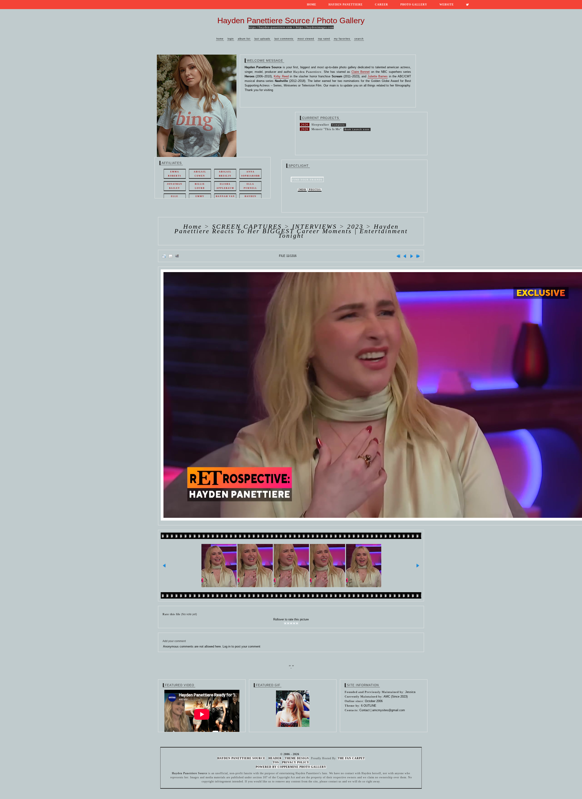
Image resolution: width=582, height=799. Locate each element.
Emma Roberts (174, 174)
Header (275, 758)
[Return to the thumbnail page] (164, 256)
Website (446, 4)
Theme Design (297, 758)
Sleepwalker (320, 124)
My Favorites (342, 38)
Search (359, 38)
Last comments (284, 38)
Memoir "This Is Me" (326, 129)
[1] (285, 623)
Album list (244, 38)
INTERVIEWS (314, 226)
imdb (302, 189)
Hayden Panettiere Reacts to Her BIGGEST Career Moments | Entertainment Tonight (291, 231)
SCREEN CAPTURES (247, 226)
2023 (355, 226)
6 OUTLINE (368, 705)
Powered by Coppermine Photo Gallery (291, 767)
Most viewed (306, 38)
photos (315, 189)
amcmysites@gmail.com (388, 710)
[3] (291, 623)
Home (311, 4)
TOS (276, 762)
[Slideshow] (177, 256)
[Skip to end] (418, 256)
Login (231, 38)
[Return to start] (398, 256)
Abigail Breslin (225, 174)
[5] (297, 623)
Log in (227, 646)
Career (381, 4)
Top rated (324, 38)
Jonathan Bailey (174, 186)
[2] (288, 623)
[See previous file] (405, 256)
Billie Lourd (200, 186)
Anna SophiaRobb (250, 174)
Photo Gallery (413, 4)
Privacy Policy (295, 762)
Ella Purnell (250, 186)
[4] (294, 623)
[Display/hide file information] (170, 256)
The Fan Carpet (351, 758)
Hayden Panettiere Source (241, 758)
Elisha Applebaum (225, 186)
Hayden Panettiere (346, 4)
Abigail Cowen (200, 174)
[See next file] (411, 256)
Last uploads (262, 38)
